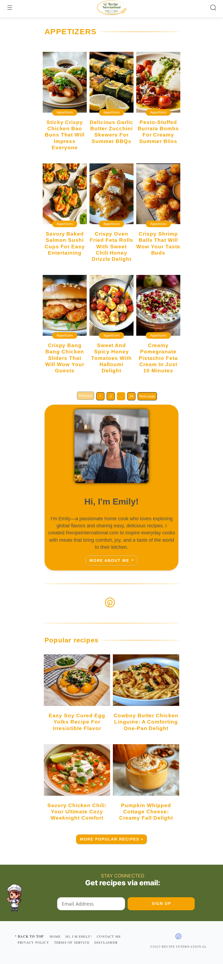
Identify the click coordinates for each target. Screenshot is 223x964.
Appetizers (65, 112)
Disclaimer (106, 942)
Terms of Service (71, 942)
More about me (109, 561)
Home (55, 936)
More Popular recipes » (112, 839)
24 (131, 396)
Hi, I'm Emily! (79, 936)
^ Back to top (29, 936)
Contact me (109, 936)
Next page (147, 396)
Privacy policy (33, 942)
